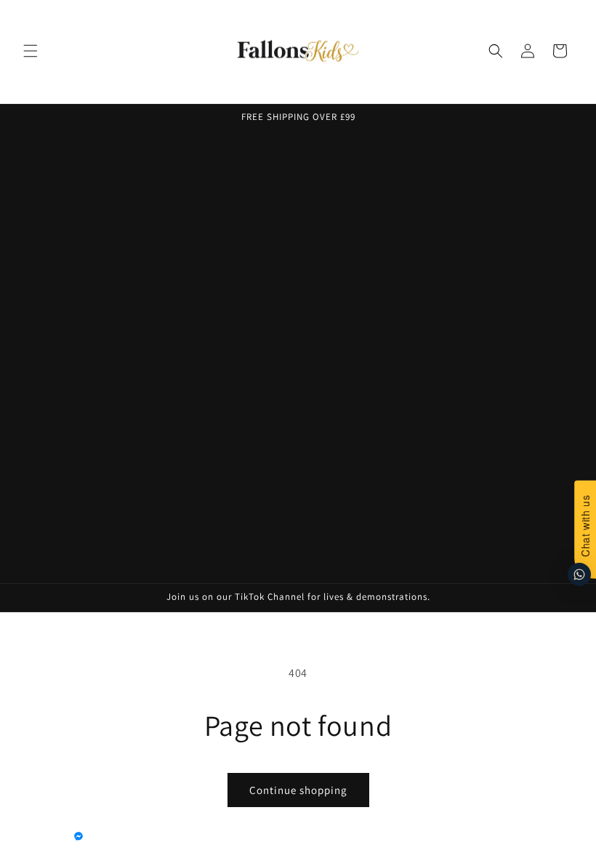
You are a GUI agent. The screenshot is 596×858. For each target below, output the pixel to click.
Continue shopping (298, 790)
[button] (31, 51)
